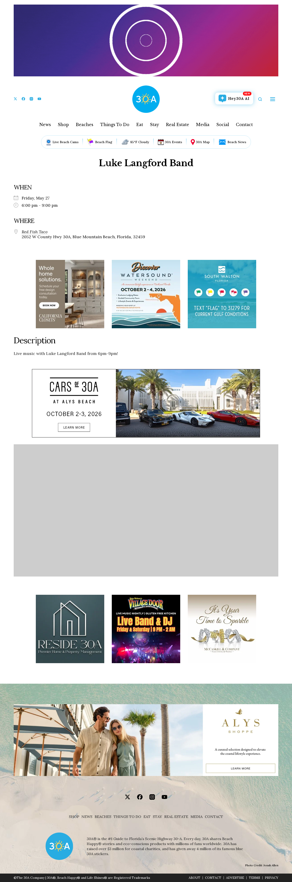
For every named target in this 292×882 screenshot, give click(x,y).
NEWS (86, 817)
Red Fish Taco (34, 231)
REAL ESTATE (176, 817)
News (45, 124)
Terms (254, 877)
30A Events (173, 142)
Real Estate (177, 124)
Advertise (235, 877)
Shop (63, 124)
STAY (157, 817)
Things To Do (114, 124)
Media (202, 124)
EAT (147, 817)
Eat (139, 124)
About (194, 877)
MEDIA (196, 817)
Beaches (84, 124)
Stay (154, 124)
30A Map (203, 142)
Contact (244, 124)
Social (222, 124)
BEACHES (103, 817)
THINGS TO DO (127, 817)
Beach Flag (103, 142)
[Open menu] (272, 99)
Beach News (236, 142)
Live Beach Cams (65, 142)
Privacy (271, 877)
